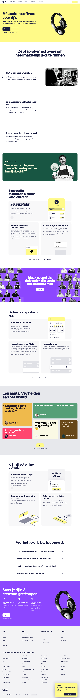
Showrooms (5, 656)
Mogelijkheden (11, 1)
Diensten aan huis (6, 658)
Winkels (23, 666)
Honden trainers (64, 663)
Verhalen (4, 645)
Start (3, 635)
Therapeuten (44, 666)
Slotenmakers (25, 656)
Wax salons (43, 674)
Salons (42, 663)
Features (33, 1)
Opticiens (63, 674)
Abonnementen (46, 631)
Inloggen (69, 1)
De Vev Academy (26, 635)
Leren (25, 1)
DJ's (3, 661)
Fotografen (63, 672)
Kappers (24, 674)
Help (62, 637)
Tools (43, 639)
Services (62, 669)
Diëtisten (63, 666)
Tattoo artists (44, 669)
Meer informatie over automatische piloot (39, 259)
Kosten (20, 1)
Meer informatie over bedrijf (39, 377)
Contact (62, 635)
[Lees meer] (12, 217)
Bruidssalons (25, 677)
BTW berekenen (45, 642)
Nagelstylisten (5, 663)
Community (63, 640)
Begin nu (75, 1)
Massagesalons (44, 656)
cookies (66, 687)
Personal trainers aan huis (28, 669)
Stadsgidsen (44, 672)
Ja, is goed (70, 694)
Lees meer (15, 29)
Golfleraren (44, 682)
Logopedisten (64, 656)
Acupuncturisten (64, 661)
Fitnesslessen (25, 663)
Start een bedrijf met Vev (27, 640)
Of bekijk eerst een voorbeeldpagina (9, 32)
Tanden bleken (44, 677)
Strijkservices (25, 672)
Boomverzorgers (6, 682)
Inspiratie (41, 1)
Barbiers (24, 682)
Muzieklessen (25, 658)
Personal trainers (26, 661)
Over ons (4, 643)
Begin (3, 4)
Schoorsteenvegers (65, 658)
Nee (60, 694)
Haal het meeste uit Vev (27, 637)
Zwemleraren (5, 669)
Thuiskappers (5, 677)
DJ (6, 4)
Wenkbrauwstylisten (7, 672)
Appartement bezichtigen (28, 679)
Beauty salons (5, 674)
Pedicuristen (44, 658)
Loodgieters (5, 679)
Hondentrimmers (6, 666)
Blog (23, 631)
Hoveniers (43, 661)
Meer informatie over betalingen (39, 530)
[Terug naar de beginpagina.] (4, 2)
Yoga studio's (44, 679)
